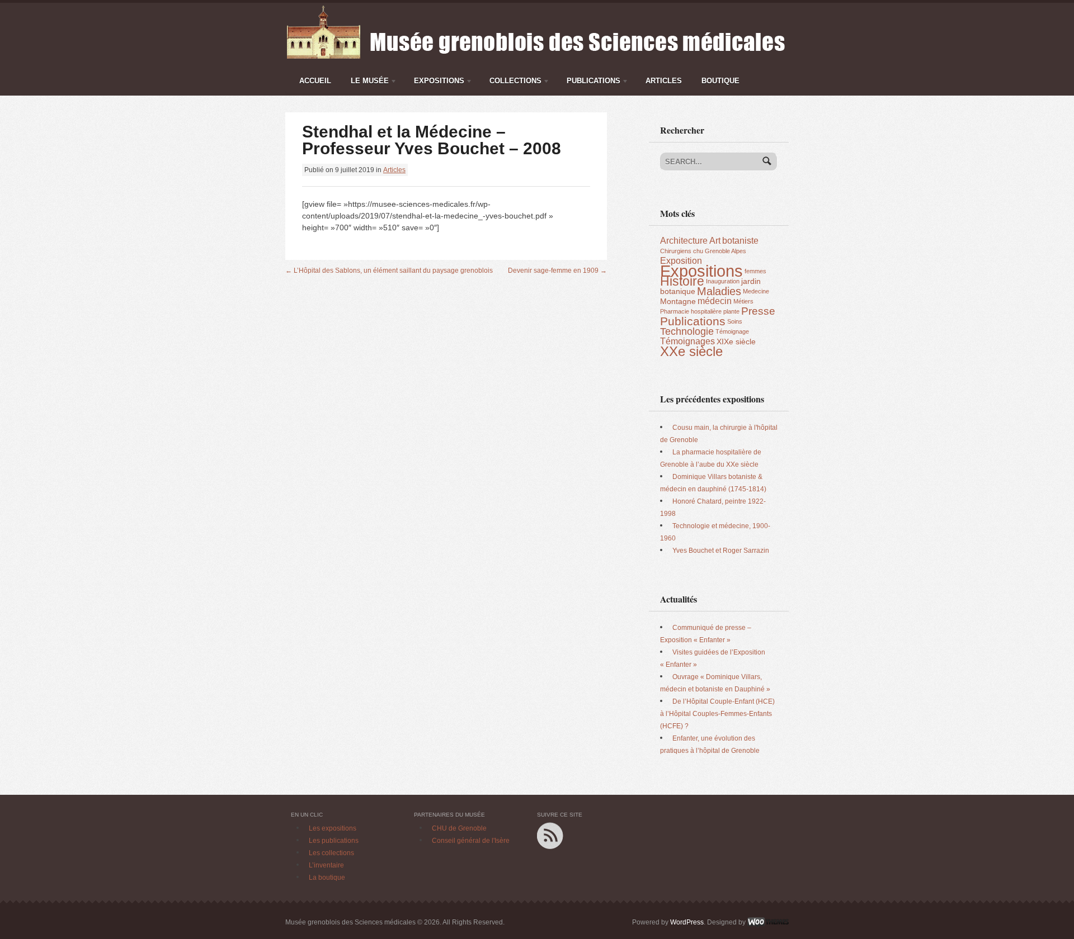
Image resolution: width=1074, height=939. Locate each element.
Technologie (687, 331)
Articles (664, 81)
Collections (512, 83)
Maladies (719, 291)
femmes (755, 271)
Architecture (684, 240)
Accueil (315, 81)
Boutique (720, 81)
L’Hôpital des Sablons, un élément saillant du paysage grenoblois (389, 270)
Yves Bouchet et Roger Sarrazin (720, 550)
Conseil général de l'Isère (471, 841)
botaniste (740, 240)
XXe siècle (691, 351)
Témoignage (732, 331)
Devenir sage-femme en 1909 (557, 270)
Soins (734, 321)
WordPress (687, 922)
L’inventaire (326, 865)
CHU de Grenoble (459, 828)
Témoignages (687, 341)
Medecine (756, 291)
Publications (590, 83)
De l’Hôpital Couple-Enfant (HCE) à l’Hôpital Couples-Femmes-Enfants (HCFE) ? (717, 714)
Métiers (743, 301)
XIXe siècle (736, 341)
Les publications (334, 841)
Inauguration (722, 281)
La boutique (327, 877)
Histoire (682, 281)
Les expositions (332, 828)
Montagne (678, 301)
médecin (715, 301)
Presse (758, 311)
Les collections (331, 853)
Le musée (367, 83)
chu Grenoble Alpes (719, 251)
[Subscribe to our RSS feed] (550, 827)
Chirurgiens (675, 251)
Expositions (436, 83)
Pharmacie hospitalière (691, 311)
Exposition (681, 260)
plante (731, 311)
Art (714, 240)
